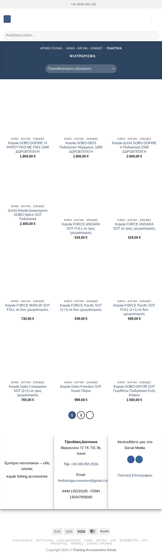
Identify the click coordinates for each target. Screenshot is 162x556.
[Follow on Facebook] (131, 459)
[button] (7, 19)
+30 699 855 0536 (84, 464)
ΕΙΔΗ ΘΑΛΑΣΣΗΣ (69, 540)
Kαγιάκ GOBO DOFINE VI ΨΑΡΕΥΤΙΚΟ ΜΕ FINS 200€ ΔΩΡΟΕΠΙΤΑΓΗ (27, 147)
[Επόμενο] (90, 415)
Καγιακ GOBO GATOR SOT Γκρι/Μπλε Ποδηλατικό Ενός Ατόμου (134, 391)
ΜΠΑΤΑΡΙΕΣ (59, 543)
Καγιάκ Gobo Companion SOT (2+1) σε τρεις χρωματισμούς (28, 391)
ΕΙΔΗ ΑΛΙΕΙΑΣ (23, 540)
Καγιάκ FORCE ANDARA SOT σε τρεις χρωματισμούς (134, 226)
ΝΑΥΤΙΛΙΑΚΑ (45, 540)
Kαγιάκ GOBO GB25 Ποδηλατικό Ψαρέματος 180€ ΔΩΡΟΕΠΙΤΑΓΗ (81, 147)
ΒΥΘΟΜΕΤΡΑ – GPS (134, 540)
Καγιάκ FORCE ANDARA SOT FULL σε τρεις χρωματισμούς (81, 228)
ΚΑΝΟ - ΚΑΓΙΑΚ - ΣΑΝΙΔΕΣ (84, 48)
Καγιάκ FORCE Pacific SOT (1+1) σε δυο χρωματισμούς (81, 307)
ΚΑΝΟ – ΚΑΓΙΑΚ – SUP (100, 540)
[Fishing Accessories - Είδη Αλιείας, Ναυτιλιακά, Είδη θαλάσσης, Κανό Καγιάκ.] (81, 19)
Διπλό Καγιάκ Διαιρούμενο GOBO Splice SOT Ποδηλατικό (27, 215)
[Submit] (154, 35)
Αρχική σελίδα (51, 48)
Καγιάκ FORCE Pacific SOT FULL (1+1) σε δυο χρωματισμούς (134, 310)
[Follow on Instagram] (139, 459)
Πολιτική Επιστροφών (135, 475)
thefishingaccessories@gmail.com (83, 480)
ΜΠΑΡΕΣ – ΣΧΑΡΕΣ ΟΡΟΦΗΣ (91, 543)
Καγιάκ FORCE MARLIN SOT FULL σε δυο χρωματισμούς (27, 307)
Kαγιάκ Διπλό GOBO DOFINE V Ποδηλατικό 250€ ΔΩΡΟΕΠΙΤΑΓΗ (134, 147)
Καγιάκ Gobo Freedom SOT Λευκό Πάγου (81, 389)
